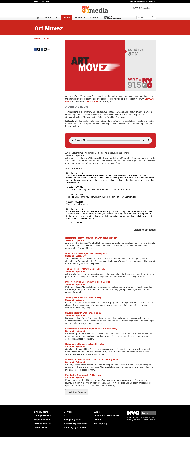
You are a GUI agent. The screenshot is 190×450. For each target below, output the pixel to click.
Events (97, 411)
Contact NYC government (106, 415)
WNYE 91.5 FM (41, 38)
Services (68, 411)
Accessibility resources (75, 423)
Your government (42, 415)
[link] (112, 17)
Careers (97, 419)
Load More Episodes (76, 392)
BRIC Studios (93, 101)
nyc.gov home (41, 411)
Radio (67, 17)
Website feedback (43, 423)
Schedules (80, 17)
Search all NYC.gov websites (144, 1)
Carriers (94, 17)
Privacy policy (100, 423)
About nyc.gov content (75, 427)
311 (131, 1)
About (48, 17)
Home (38, 17)
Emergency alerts (72, 419)
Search (155, 413)
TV (57, 17)
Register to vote (42, 419)
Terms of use (40, 427)
